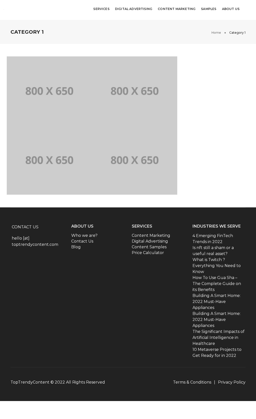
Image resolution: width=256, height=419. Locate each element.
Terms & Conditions (192, 382)
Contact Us (82, 241)
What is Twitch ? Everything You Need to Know (216, 265)
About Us (231, 10)
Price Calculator (148, 252)
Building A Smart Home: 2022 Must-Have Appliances (216, 301)
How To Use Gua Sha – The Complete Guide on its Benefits (216, 283)
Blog (76, 247)
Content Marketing (177, 10)
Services (101, 10)
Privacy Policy (232, 382)
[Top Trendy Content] (36, 9)
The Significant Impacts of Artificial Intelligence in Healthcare (218, 337)
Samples (208, 10)
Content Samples (149, 247)
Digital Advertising (133, 10)
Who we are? (84, 235)
